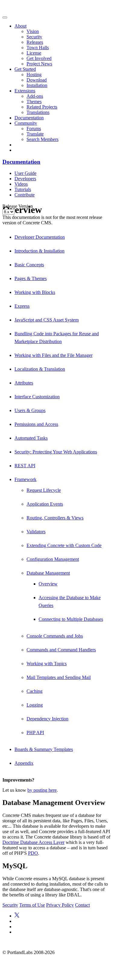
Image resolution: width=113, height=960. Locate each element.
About (20, 25)
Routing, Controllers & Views (55, 517)
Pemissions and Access (36, 424)
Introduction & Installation (39, 250)
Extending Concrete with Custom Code (64, 545)
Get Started (25, 69)
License (34, 52)
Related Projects (42, 106)
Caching (34, 691)
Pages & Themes (30, 278)
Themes (34, 101)
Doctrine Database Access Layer (33, 842)
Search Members (42, 139)
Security (34, 36)
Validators (36, 531)
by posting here (42, 790)
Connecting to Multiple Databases (71, 619)
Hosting (34, 74)
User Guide (25, 173)
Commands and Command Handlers (61, 649)
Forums (34, 128)
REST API (24, 465)
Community (25, 123)
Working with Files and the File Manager (53, 355)
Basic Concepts (29, 264)
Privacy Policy (60, 905)
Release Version (17, 206)
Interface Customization (37, 396)
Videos (21, 184)
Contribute (24, 194)
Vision (33, 31)
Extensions (24, 90)
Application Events (45, 504)
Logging (35, 704)
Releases (35, 42)
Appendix (23, 763)
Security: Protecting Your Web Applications (55, 451)
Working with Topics (47, 663)
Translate (35, 133)
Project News (39, 63)
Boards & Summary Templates (43, 749)
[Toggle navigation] (4, 17)
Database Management (48, 573)
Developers (25, 178)
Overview (48, 583)
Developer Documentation (39, 237)
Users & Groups (30, 410)
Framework (25, 479)
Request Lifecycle (44, 490)
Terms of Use (32, 905)
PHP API (35, 732)
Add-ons (35, 96)
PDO (33, 853)
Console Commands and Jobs (55, 636)
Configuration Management (53, 559)
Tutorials (22, 189)
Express (22, 306)
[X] (16, 915)
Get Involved (39, 58)
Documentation (29, 117)
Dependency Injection (47, 718)
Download (37, 79)
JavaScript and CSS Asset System (46, 319)
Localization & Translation (39, 369)
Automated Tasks (31, 438)
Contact (82, 905)
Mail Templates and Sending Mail (59, 677)
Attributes (23, 382)
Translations (38, 112)
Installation (37, 85)
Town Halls (38, 47)
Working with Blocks (34, 292)
